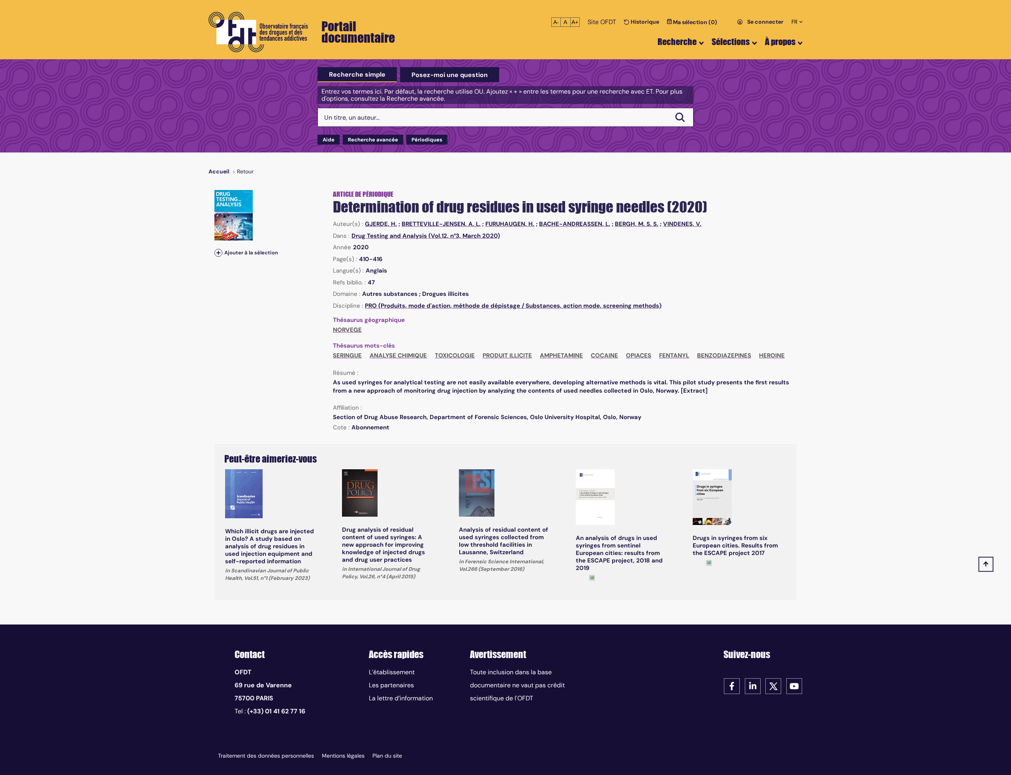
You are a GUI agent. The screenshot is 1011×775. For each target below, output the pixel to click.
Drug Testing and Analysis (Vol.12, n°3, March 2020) (425, 236)
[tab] (357, 74)
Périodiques (427, 139)
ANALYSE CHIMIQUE (398, 355)
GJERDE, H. (381, 224)
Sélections (731, 41)
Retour (245, 171)
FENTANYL (674, 355)
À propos (780, 41)
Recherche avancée (373, 139)
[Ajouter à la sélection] (218, 252)
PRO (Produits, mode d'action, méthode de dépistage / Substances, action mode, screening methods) (513, 306)
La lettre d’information (401, 698)
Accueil (219, 171)
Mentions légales (343, 755)
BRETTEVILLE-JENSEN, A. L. (441, 224)
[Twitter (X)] (773, 685)
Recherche (677, 41)
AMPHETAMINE (561, 355)
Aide (328, 139)
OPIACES (638, 355)
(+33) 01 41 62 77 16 (276, 711)
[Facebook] (732, 685)
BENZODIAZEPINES (724, 355)
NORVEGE (347, 330)
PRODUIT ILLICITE (507, 355)
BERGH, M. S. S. (636, 224)
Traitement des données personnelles (266, 755)
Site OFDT (602, 22)
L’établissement (392, 672)
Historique (644, 21)
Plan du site (387, 755)
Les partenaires (391, 685)
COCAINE (604, 355)
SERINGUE (347, 355)
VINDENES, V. (682, 224)
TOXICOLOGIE (455, 355)
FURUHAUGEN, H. (509, 224)
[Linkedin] (753, 685)
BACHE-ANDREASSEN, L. (574, 224)
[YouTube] (794, 685)
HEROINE (772, 355)
